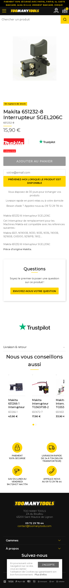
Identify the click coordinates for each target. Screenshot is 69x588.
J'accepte (48, 564)
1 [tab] (33, 424)
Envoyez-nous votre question (34, 291)
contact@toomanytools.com (34, 526)
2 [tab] (36, 424)
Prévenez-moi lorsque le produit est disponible (34, 181)
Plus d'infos (41, 574)
